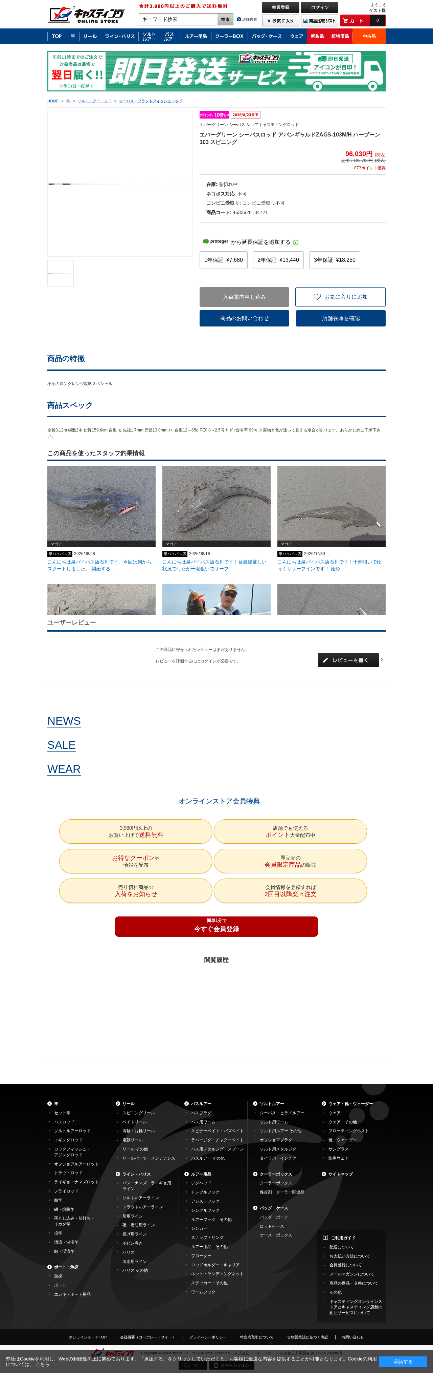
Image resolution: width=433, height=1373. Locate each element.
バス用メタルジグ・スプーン (217, 1149)
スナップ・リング (207, 1237)
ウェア (334, 1113)
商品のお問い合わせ (244, 318)
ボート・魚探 (66, 1267)
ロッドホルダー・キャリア (215, 1265)
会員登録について (345, 1265)
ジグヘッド (201, 1183)
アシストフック (205, 1201)
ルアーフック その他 (211, 1219)
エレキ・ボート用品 (72, 1294)
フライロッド (66, 1191)
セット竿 (62, 1113)
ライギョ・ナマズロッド (76, 1182)
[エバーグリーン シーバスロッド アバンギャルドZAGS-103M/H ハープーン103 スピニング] (60, 273)
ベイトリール (134, 1122)
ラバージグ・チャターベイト (217, 1140)
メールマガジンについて (351, 1274)
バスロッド (64, 1122)
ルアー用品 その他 (209, 1246)
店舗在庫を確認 (341, 318)
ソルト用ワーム (274, 1122)
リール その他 (135, 1149)
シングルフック (205, 1210)
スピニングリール (138, 1113)
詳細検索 (249, 19)
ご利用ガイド (343, 1237)
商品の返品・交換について (353, 1283)
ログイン (208, 661)
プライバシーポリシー (208, 1337)
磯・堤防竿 (64, 1209)
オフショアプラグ (276, 1140)
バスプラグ (201, 1113)
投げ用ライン (134, 1234)
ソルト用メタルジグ (278, 1149)
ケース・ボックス (276, 1235)
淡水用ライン (134, 1261)
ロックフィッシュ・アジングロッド (72, 1152)
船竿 (58, 1200)
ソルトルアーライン (140, 1198)
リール (128, 1103)
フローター (201, 1255)
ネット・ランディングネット (217, 1273)
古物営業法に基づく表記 (307, 1337)
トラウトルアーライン (142, 1207)
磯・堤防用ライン (138, 1225)
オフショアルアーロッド (76, 1164)
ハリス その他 (135, 1270)
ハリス (128, 1252)
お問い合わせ (353, 1337)
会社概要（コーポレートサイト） (148, 1337)
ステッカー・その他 (209, 1283)
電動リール (132, 1140)
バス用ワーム (203, 1122)
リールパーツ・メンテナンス (148, 1158)
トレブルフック (205, 1192)
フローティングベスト (348, 1130)
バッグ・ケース (274, 1208)
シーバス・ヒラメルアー (282, 1113)
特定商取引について (257, 1337)
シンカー (199, 1228)
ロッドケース (272, 1226)
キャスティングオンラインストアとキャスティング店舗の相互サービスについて (355, 1307)
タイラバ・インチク (278, 1158)
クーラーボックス (276, 1174)
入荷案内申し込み (244, 297)
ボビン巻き (132, 1243)
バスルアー (201, 1103)
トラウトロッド (68, 1172)
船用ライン (132, 1216)
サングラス (338, 1149)
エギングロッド (68, 1140)
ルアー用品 (201, 1174)
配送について (341, 1247)
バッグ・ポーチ (274, 1217)
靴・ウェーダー (342, 1140)
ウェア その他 (342, 1122)
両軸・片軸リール (138, 1130)
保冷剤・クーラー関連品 (282, 1192)
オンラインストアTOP (88, 1337)
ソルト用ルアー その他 (280, 1130)
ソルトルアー (272, 1103)
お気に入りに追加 (346, 297)
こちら (43, 1364)
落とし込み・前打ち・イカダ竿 (74, 1221)
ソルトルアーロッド (72, 1130)
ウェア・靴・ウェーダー (350, 1103)
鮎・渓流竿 (64, 1251)
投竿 (58, 1233)
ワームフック (203, 1292)
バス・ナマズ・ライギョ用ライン (146, 1186)
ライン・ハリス (136, 1174)
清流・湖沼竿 (66, 1242)
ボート (60, 1285)
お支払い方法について (349, 1256)
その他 (335, 1292)
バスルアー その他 (208, 1158)
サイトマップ (340, 1174)
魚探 (58, 1276)
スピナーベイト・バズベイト (217, 1130)
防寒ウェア (338, 1158)
